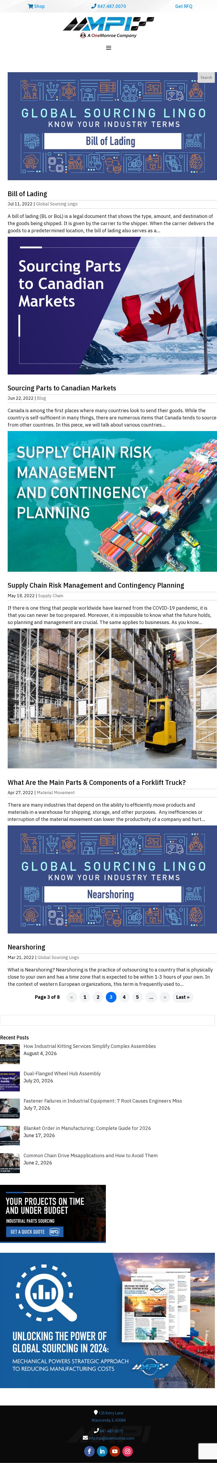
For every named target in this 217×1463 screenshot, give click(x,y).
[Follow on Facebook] (89, 1451)
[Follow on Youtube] (115, 1451)
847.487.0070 (111, 6)
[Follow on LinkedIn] (102, 1451)
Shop (39, 6)
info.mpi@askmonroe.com (111, 1438)
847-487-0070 (111, 1431)
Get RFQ (183, 6)
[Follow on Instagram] (127, 1451)
